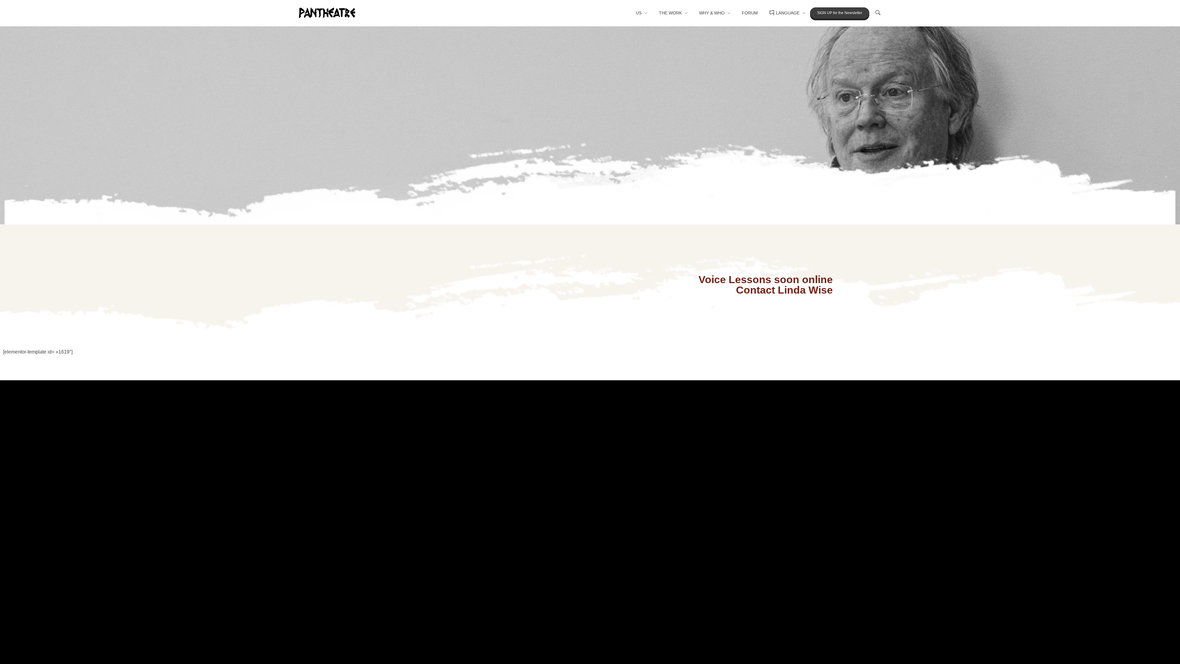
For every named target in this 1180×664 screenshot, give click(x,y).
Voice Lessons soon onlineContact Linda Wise (765, 285)
